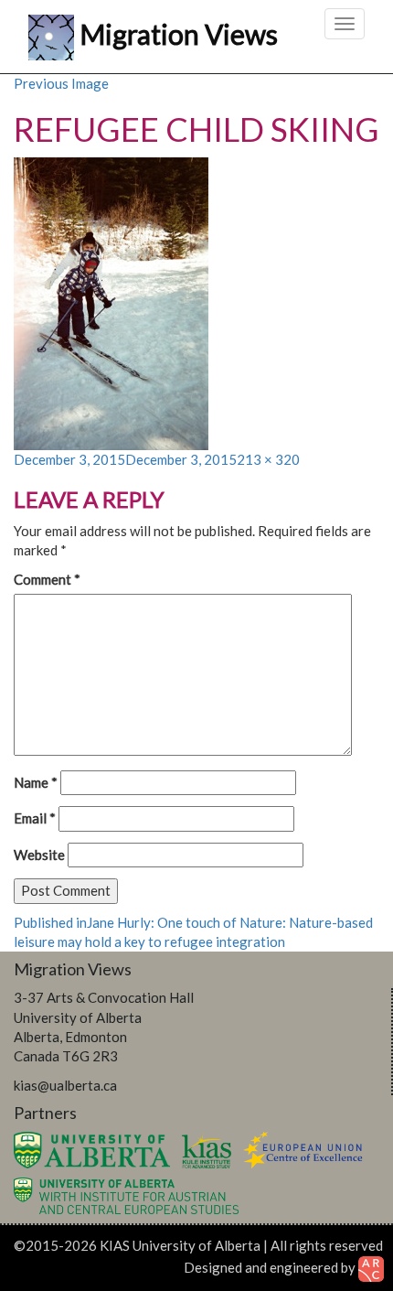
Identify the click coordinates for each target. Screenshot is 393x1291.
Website (39, 854)
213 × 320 (268, 459)
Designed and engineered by (271, 1266)
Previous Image (61, 83)
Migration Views (179, 32)
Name (36, 782)
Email (35, 818)
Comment (47, 579)
